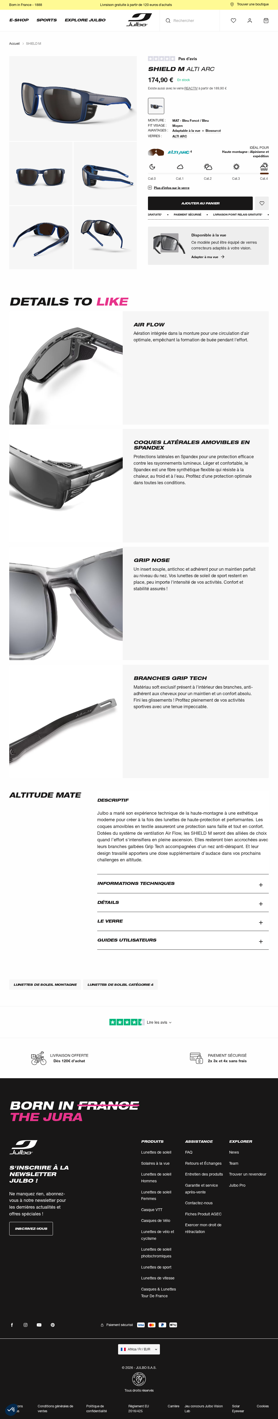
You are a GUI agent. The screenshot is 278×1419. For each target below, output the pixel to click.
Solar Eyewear (238, 1408)
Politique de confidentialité (96, 1408)
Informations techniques (135, 883)
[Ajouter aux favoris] (262, 203)
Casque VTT (151, 1209)
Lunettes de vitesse (158, 1278)
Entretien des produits (204, 1174)
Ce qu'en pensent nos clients (208, 59)
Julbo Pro (237, 1185)
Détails (108, 902)
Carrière (173, 1406)
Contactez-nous (199, 1202)
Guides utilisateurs (126, 940)
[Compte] (249, 20)
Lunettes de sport (156, 1267)
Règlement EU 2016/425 (138, 1408)
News (234, 1152)
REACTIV (191, 88)
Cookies (263, 1406)
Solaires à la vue (155, 1163)
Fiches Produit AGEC (203, 1214)
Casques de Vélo (155, 1220)
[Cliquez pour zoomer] (73, 98)
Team (233, 1163)
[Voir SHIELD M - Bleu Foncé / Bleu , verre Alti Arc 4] (156, 106)
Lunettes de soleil (156, 1152)
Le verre (109, 921)
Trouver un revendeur (247, 1174)
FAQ (188, 1152)
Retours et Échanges (203, 1163)
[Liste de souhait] (233, 20)
